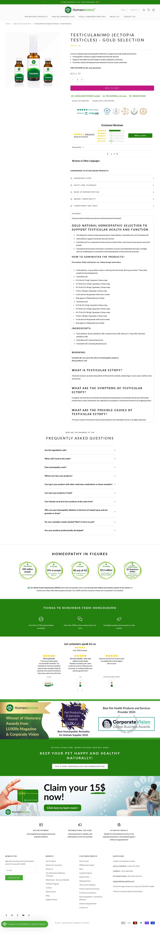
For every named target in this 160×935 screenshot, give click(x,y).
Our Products (51, 861)
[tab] (76, 213)
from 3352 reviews (80, 650)
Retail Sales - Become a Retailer (57, 880)
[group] (80, 796)
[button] (102, 130)
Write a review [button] (140, 135)
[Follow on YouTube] (23, 915)
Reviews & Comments (54, 865)
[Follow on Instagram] (12, 915)
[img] (80, 647)
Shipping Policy (85, 881)
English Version (51, 899)
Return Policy (84, 877)
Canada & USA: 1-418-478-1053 (103, 101)
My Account (84, 861)
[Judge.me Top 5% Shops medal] (134, 111)
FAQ (81, 869)
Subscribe (14, 878)
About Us (114, 17)
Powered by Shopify (81, 923)
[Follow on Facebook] (6, 915)
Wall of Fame (51, 892)
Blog (47, 896)
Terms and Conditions (87, 885)
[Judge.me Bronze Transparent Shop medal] (125, 111)
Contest (49, 888)
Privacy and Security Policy (89, 889)
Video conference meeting (92, 17)
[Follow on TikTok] (29, 915)
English (134, 10)
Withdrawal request (86, 865)
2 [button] (111, 154)
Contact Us (83, 907)
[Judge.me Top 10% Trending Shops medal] (143, 111)
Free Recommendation (63, 17)
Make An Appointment (87, 903)
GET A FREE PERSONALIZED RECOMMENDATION (80, 766)
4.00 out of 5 (89, 134)
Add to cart (112, 88)
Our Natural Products (36, 17)
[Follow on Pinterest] (18, 915)
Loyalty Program (85, 873)
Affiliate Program (52, 884)
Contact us (130, 17)
